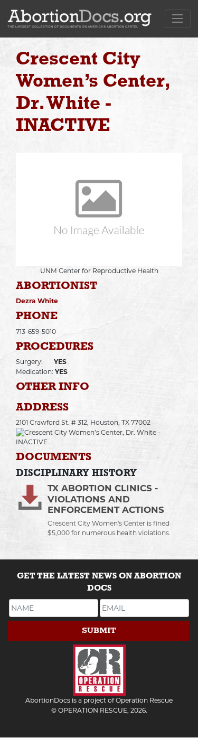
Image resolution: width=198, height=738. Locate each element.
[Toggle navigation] (178, 19)
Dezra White (37, 301)
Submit (99, 630)
